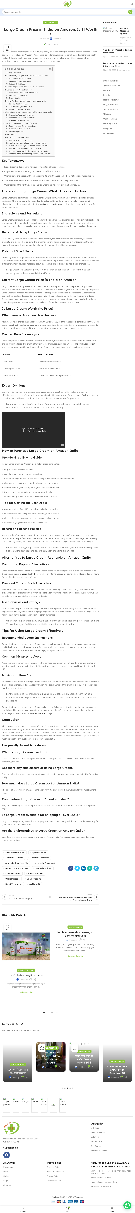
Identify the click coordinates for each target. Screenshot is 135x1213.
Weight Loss (109, 128)
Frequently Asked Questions (17, 137)
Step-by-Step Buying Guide (19, 104)
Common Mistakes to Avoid (19, 129)
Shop (5, 1171)
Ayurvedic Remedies (99, 1150)
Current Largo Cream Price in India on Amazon (24, 87)
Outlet (6, 1176)
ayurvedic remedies (39, 857)
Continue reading (25, 992)
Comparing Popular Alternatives (21, 115)
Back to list (50, 897)
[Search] (130, 12)
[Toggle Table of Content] (49, 69)
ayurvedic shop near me (16, 863)
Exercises (107, 95)
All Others (95, 1128)
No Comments (122, 56)
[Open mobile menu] (3, 4)
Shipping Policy (53, 1167)
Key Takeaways (15, 72)
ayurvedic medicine (14, 857)
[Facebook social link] (70, 868)
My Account (8, 1167)
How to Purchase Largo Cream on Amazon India (25, 101)
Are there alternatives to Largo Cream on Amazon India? (30, 154)
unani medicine (12, 879)
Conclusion (10, 134)
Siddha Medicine (110, 109)
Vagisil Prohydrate (30, 573)
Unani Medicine (110, 118)
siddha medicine (12, 873)
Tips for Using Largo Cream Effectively (21, 123)
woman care (108, 133)
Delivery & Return (54, 1180)
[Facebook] (6, 1155)
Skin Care (107, 114)
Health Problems (111, 99)
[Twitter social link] (77, 868)
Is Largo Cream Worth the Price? (18, 90)
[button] (44, 1012)
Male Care (95, 1137)
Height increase (110, 104)
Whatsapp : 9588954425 (101, 1186)
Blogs (5, 1180)
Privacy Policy (53, 1176)
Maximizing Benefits (16, 131)
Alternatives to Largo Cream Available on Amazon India (28, 112)
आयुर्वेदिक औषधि (34, 884)
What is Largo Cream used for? (20, 140)
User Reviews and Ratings (18, 120)
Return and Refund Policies (19, 109)
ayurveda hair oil (110, 80)
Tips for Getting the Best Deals (20, 106)
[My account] (131, 4)
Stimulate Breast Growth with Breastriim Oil (117, 1070)
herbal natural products (16, 868)
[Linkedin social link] (83, 868)
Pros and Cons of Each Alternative (22, 118)
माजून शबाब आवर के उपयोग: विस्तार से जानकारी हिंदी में (84, 1059)
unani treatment (13, 884)
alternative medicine (14, 852)
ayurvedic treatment (45, 863)
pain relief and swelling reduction (80, 343)
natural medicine (43, 868)
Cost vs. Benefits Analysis (18, 95)
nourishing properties (49, 204)
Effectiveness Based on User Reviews (23, 93)
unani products (34, 879)
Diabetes (107, 90)
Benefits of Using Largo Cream (20, 81)
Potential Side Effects (17, 84)
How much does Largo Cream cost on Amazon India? (29, 146)
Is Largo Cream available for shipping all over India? (28, 151)
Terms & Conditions (55, 1171)
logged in (18, 1030)
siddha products (35, 873)
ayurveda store (39, 852)
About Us (7, 1185)
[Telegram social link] (96, 868)
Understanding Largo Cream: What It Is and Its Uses (26, 75)
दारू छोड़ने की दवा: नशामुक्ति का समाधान (26, 975)
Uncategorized (50, 23)
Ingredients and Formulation (20, 78)
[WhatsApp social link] (89, 868)
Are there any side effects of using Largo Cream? (27, 143)
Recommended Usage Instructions (22, 126)
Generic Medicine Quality (124, 31)
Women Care (96, 1141)
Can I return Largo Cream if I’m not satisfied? (25, 148)
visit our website (37, 713)
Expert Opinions (15, 98)
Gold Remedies (97, 1146)
